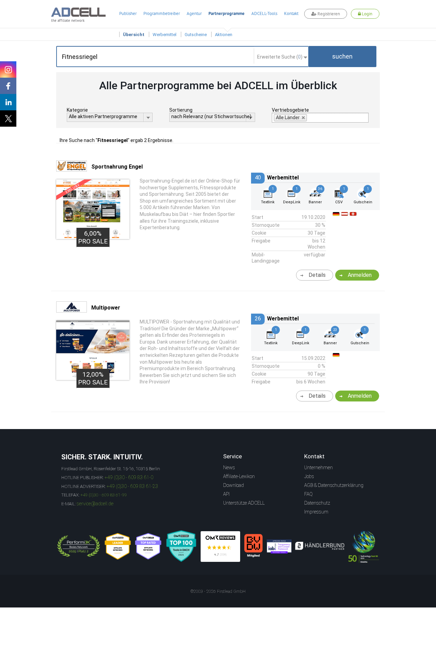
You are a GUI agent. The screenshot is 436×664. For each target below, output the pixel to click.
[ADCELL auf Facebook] (8, 86)
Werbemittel (164, 34)
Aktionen (223, 34)
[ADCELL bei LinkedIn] (8, 102)
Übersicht (133, 34)
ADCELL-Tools (264, 13)
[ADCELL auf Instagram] (8, 69)
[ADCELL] (220, 546)
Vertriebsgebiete (290, 110)
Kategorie (77, 110)
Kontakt (291, 13)
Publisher (128, 13)
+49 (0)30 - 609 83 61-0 (129, 477)
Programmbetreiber (161, 13)
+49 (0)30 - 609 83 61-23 (132, 486)
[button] (342, 56)
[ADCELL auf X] (8, 118)
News (229, 467)
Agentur (194, 13)
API (226, 494)
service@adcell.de (95, 503)
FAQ (308, 494)
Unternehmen (318, 467)
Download (233, 485)
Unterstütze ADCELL (244, 503)
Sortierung (180, 110)
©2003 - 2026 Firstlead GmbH (218, 591)
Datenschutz (317, 503)
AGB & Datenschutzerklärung (333, 485)
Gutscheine (196, 34)
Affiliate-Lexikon (239, 476)
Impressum (316, 512)
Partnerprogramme (226, 13)
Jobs (309, 476)
